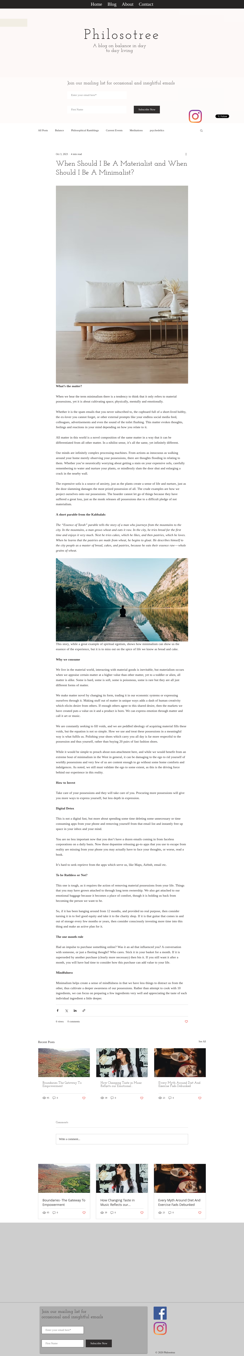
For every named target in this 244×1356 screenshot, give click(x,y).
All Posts (43, 130)
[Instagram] (195, 116)
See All (202, 1041)
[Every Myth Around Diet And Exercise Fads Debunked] (180, 1062)
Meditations (136, 130)
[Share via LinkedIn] (75, 1010)
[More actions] (186, 154)
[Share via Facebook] (57, 1010)
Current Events (114, 130)
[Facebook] (160, 1313)
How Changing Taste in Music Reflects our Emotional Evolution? (121, 1084)
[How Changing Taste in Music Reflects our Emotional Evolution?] (122, 1062)
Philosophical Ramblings (85, 130)
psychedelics (157, 130)
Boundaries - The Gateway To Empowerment (62, 1084)
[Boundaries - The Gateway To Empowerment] (64, 1062)
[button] (201, 130)
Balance (59, 130)
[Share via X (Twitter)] (66, 1010)
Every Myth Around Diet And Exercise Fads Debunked (179, 1084)
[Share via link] (84, 1010)
